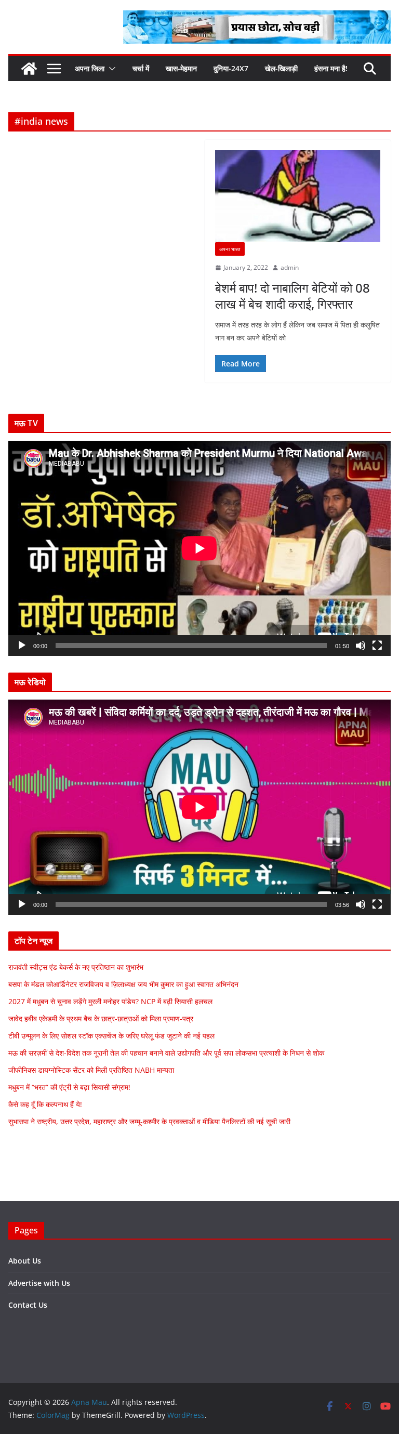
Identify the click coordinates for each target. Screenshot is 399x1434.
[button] (110, 68)
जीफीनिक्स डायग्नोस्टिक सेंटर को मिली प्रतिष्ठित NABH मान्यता (91, 1070)
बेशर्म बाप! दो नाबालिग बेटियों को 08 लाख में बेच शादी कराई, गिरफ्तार (292, 295)
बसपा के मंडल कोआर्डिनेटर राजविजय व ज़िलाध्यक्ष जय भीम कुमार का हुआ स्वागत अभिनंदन (123, 984)
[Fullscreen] (377, 645)
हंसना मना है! (331, 68)
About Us (24, 1261)
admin (290, 267)
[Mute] (360, 645)
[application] (199, 548)
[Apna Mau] (29, 68)
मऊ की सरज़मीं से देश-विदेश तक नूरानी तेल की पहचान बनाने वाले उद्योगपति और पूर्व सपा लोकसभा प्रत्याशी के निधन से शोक (166, 1053)
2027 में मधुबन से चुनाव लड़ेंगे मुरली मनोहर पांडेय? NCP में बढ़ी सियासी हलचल (110, 1001)
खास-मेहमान (181, 68)
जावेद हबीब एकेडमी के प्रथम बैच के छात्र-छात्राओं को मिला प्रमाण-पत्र (100, 1018)
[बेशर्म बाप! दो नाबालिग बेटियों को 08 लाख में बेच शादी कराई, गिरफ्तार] (297, 196)
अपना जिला (89, 68)
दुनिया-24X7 (231, 68)
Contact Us (27, 1305)
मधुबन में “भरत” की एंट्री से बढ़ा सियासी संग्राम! (69, 1087)
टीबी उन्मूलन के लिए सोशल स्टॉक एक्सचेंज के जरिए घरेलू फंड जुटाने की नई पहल (111, 1036)
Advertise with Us (39, 1283)
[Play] (22, 645)
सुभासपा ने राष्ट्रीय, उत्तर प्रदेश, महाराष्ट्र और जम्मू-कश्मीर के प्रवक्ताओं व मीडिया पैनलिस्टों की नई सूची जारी (149, 1121)
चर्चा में (140, 68)
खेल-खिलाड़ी (281, 68)
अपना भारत (230, 249)
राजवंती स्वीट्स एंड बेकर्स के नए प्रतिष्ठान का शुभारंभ (75, 967)
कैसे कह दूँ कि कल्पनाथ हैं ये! (45, 1104)
